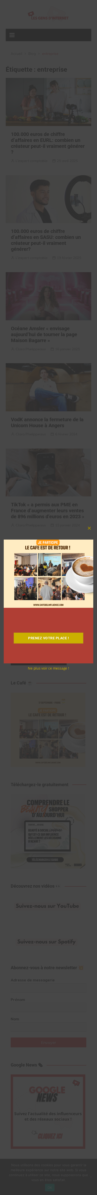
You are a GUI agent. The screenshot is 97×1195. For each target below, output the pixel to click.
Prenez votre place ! (48, 638)
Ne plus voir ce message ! (48, 668)
